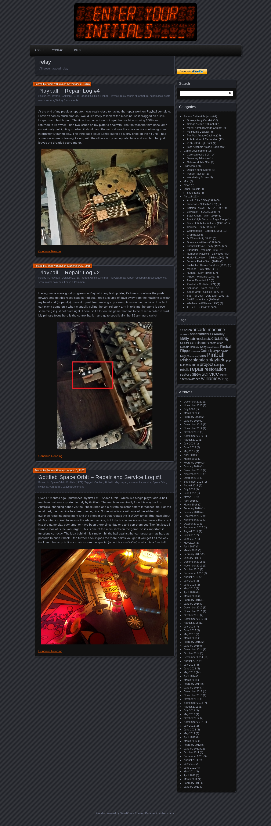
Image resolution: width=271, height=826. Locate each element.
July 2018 (189, 489)
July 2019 (189, 443)
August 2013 (191, 706)
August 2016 (191, 577)
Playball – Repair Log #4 (69, 91)
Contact (58, 50)
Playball (114, 95)
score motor (45, 282)
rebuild (184, 369)
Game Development (195, 150)
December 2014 (193, 649)
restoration (215, 369)
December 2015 (193, 607)
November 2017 (193, 519)
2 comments (71, 100)
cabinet (195, 338)
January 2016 (192, 603)
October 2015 (191, 615)
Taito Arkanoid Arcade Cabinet (204, 147)
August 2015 (191, 622)
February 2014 (192, 683)
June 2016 (190, 584)
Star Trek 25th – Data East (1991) (206, 295)
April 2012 (190, 737)
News (187, 185)
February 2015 (192, 641)
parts (202, 356)
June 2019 (190, 447)
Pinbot (186, 360)
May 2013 (189, 714)
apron (188, 330)
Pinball (104, 95)
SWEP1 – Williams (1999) (202, 299)
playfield (217, 359)
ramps (219, 365)
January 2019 (192, 466)
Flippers (186, 351)
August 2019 (191, 439)
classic (205, 338)
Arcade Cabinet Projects (198, 116)
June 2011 (190, 767)
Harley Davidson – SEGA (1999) (205, 257)
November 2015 (193, 611)
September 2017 (193, 527)
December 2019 (193, 424)
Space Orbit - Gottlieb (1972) (66, 482)
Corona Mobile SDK (198, 154)
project (206, 364)
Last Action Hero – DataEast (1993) (207, 265)
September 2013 (193, 702)
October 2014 (191, 653)
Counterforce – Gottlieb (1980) (204, 230)
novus (224, 351)
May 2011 (189, 771)
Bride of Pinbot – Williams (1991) (206, 223)
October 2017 (191, 523)
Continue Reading (50, 251)
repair (130, 95)
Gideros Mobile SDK (198, 162)
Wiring (59, 100)
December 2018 (193, 470)
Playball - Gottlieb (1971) (64, 95)
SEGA (196, 374)
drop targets (213, 347)
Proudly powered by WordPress (114, 813)
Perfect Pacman (196, 173)
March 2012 (191, 741)
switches (58, 282)
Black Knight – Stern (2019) (202, 215)
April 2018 (190, 500)
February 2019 (192, 462)
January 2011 (191, 786)
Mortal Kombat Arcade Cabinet (204, 127)
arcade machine (208, 329)
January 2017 (192, 558)
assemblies (199, 334)
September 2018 (193, 481)
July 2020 (189, 409)
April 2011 (189, 775)
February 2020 (192, 416)
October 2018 (191, 477)
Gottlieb (94, 95)
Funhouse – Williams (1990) (203, 249)
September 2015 (193, 619)
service (50, 100)
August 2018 (191, 485)
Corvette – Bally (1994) (200, 227)
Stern (184, 379)
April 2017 (190, 546)
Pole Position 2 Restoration (202, 139)
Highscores (190, 166)
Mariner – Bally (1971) (200, 269)
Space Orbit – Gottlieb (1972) (203, 291)
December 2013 (193, 691)
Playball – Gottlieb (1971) (201, 284)
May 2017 (189, 542)
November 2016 (193, 565)
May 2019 (189, 451)
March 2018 (191, 504)
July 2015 (189, 626)
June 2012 (190, 729)
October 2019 (191, 432)
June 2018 (190, 493)
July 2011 (189, 763)
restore (185, 374)
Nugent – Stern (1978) (200, 272)
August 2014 (191, 660)
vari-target (55, 486)
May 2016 (189, 588)
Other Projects (192, 188)
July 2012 (189, 725)
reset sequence (157, 277)
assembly (217, 334)
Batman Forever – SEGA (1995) (205, 208)
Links (77, 50)
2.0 (181, 330)
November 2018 (193, 474)
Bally (184, 338)
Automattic (168, 813)
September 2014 (193, 657)
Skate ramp (193, 192)
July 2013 (189, 710)
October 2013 (191, 699)
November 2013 (193, 695)
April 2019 (190, 455)
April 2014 (190, 676)
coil (192, 343)
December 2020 (193, 401)
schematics (156, 95)
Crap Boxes (193, 234)
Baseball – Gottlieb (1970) (202, 204)
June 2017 (190, 538)
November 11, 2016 (78, 84)
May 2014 (189, 672)
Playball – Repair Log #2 (69, 272)
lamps (216, 351)
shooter (223, 374)
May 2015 (189, 634)
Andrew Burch (55, 84)
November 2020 (193, 405)
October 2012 (191, 718)
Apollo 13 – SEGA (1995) (201, 200)
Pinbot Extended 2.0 (198, 280)
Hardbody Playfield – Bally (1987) (206, 253)
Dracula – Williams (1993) (202, 242)
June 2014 (190, 668)
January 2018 (192, 512)
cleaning (219, 338)
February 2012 (192, 744)
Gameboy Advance (198, 158)
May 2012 (189, 733)
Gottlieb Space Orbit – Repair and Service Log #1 (100, 477)
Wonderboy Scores (198, 177)
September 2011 (193, 756)
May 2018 (189, 497)
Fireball (226, 346)
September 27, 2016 (79, 265)
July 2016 (189, 580)
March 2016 (191, 596)
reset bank (141, 277)
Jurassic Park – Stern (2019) (203, 261)
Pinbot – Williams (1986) (201, 276)
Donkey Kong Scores (199, 169)
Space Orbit (159, 482)
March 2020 (191, 413)
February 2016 (192, 599)
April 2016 (190, 592)
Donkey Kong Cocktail (200, 120)
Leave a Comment (74, 282)
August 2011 (191, 760)
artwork (184, 334)
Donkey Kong (198, 346)
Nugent (184, 356)
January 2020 (192, 420)
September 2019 (193, 436)
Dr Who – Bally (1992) (199, 238)
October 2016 (191, 569)
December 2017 (193, 516)
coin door (201, 342)
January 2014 (192, 687)
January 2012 (192, 748)
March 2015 (191, 638)
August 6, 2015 (75, 470)
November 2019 (193, 428)
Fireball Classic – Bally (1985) (204, 246)
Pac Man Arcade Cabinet (201, 135)
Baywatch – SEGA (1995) (201, 211)
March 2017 (191, 550)
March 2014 (191, 680)
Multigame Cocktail (198, 131)
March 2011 (190, 779)
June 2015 (190, 630)
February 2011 (192, 783)
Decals (184, 346)
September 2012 (193, 721)
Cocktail (184, 343)
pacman (193, 356)
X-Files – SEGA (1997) (200, 307)
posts (195, 364)
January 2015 (192, 645)
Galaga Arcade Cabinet (200, 124)
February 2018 (192, 508)
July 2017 (189, 535)
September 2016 (193, 573)
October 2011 (191, 752)
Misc (186, 181)
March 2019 (191, 458)
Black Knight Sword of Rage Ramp (207, 219)
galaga (196, 351)
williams (209, 378)
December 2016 (193, 561)
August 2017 (191, 531)
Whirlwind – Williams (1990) (203, 303)
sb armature (142, 95)
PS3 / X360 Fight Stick (199, 143)
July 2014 (189, 664)
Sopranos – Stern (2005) (201, 288)
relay (123, 95)
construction (215, 342)
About (39, 50)
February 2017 (192, 554)
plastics (200, 359)
